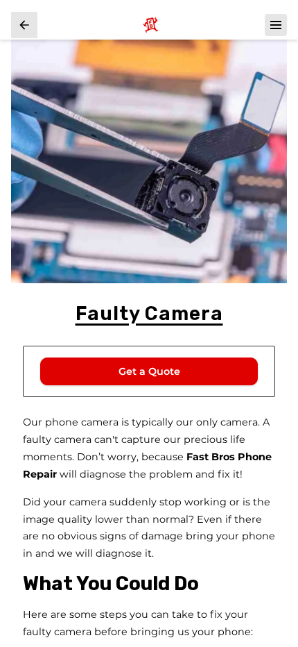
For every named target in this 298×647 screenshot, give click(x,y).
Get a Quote (149, 371)
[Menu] (276, 25)
